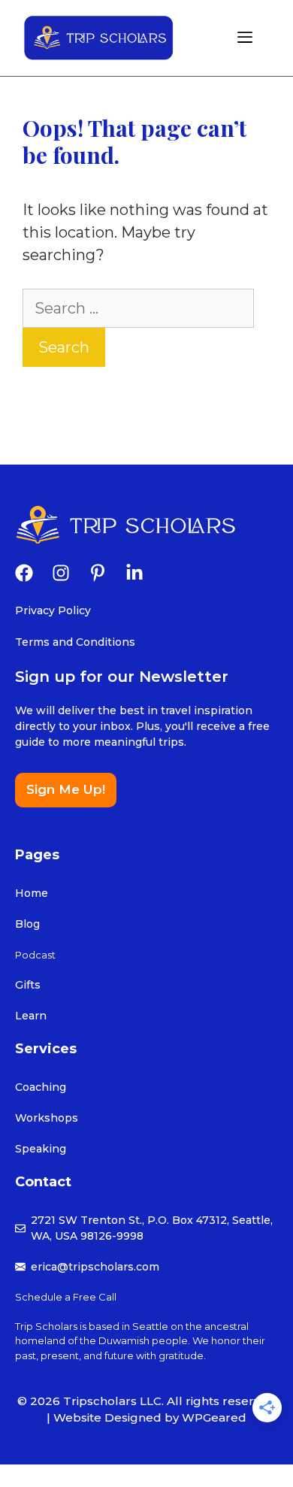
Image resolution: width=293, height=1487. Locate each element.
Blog (27, 924)
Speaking (40, 1148)
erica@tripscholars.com (95, 1266)
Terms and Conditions (75, 642)
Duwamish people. (145, 1340)
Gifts (28, 985)
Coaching (40, 1087)
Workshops (46, 1118)
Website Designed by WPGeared (149, 1417)
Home (31, 893)
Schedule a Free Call (65, 1297)
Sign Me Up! (65, 789)
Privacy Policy (53, 610)
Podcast (35, 955)
